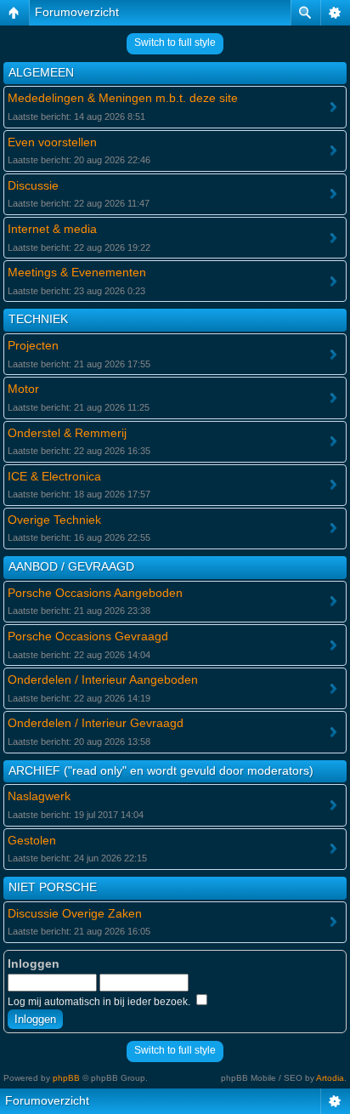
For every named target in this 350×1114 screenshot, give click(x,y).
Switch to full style (175, 42)
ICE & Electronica (54, 476)
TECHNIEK (38, 319)
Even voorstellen (52, 142)
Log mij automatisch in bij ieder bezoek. (100, 1002)
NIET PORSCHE (52, 887)
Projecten (33, 345)
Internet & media (52, 229)
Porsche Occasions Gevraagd (88, 636)
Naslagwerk (39, 796)
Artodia (330, 1078)
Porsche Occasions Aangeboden (95, 593)
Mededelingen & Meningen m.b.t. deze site (123, 98)
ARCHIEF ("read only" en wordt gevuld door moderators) (160, 770)
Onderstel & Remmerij (67, 433)
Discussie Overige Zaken (75, 913)
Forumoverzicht (77, 12)
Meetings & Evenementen (77, 272)
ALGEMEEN (41, 72)
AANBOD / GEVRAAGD (71, 566)
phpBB (66, 1078)
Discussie (33, 185)
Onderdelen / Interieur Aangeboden (103, 679)
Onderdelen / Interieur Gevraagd (95, 723)
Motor (23, 388)
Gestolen (32, 840)
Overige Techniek (54, 519)
